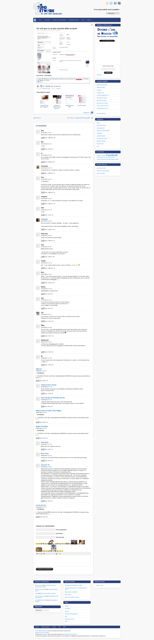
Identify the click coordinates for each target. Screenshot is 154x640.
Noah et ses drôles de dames (72, 597)
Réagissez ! (87, 112)
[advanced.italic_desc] (39, 554)
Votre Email (59, 533)
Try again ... (99, 90)
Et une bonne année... (102, 100)
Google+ (101, 157)
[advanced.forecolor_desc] (56, 554)
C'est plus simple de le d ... (103, 95)
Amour (98, 122)
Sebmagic (44, 219)
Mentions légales (45, 626)
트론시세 (39, 369)
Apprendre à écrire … (102, 125)
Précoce (38, 118)
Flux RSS (99, 74)
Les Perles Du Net (101, 168)
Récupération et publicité (71, 592)
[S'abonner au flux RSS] (107, 4)
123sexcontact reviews (48, 385)
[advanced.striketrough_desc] (44, 554)
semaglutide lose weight (41, 600)
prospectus (99, 159)
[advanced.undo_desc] (47, 554)
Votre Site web (60, 537)
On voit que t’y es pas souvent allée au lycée (57, 28)
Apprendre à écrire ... (46, 88)
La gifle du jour (100, 92)
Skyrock (113, 159)
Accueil (35, 20)
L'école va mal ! (82, 105)
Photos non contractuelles (103, 170)
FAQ (83, 20)
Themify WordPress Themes (70, 634)
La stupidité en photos (102, 138)
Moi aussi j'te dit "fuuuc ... (103, 103)
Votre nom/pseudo (61, 529)
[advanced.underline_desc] (41, 554)
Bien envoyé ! (68, 594)
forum (98, 157)
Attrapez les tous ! (101, 87)
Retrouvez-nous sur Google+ (42, 632)
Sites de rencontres (106, 159)
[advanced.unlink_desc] (54, 554)
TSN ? (40, 20)
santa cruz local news (40, 589)
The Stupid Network (41, 630)
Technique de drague (102, 97)
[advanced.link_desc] (52, 554)
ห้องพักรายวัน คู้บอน (42, 426)
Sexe (98, 146)
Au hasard (47, 20)
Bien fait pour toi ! (101, 128)
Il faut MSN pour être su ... (103, 108)
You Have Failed (101, 173)
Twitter (117, 159)
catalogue (104, 155)
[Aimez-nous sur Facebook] (115, 4)
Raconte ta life (100, 143)
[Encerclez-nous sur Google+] (119, 4)
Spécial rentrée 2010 (70, 106)
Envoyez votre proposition (59, 20)
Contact (89, 20)
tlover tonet (45, 453)
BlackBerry (99, 155)
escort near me (41, 505)
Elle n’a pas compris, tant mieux (48, 593)
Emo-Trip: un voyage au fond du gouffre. (79, 118)
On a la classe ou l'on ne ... (103, 105)
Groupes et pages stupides (103, 130)
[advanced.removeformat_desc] (60, 554)
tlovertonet (44, 442)
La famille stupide (101, 135)
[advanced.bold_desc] (37, 554)
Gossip (105, 157)
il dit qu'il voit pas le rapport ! (44, 106)
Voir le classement (101, 113)
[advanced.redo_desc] (49, 554)
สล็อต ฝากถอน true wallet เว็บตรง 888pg (48, 410)
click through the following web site (53, 397)
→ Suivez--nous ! (99, 585)
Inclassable (99, 133)
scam (36, 593)
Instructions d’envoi (74, 20)
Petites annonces (111, 157)
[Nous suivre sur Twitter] (111, 4)
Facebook (58, 88)
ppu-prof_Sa (45, 465)
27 (91, 24)
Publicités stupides (101, 141)
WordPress (44, 634)
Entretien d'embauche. (102, 84)
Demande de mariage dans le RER (73, 585)
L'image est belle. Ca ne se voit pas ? (57, 106)
